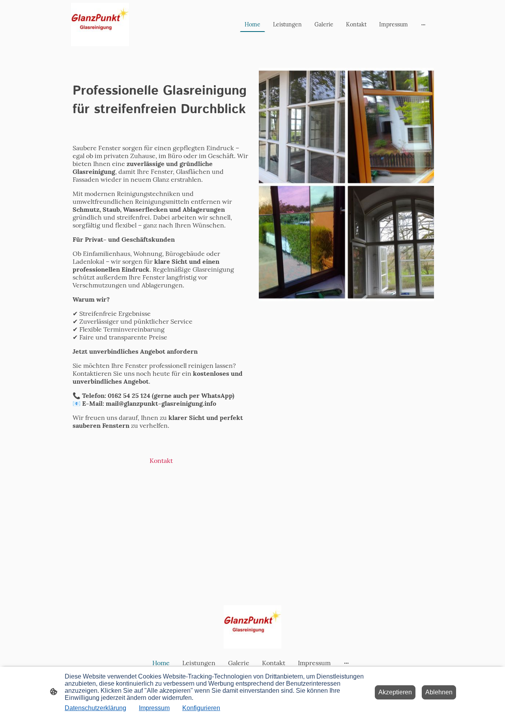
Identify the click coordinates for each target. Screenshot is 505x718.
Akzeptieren (395, 692)
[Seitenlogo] (100, 24)
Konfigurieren (201, 708)
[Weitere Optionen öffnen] (423, 24)
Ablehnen (439, 692)
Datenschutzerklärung (95, 708)
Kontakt (161, 460)
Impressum (154, 708)
